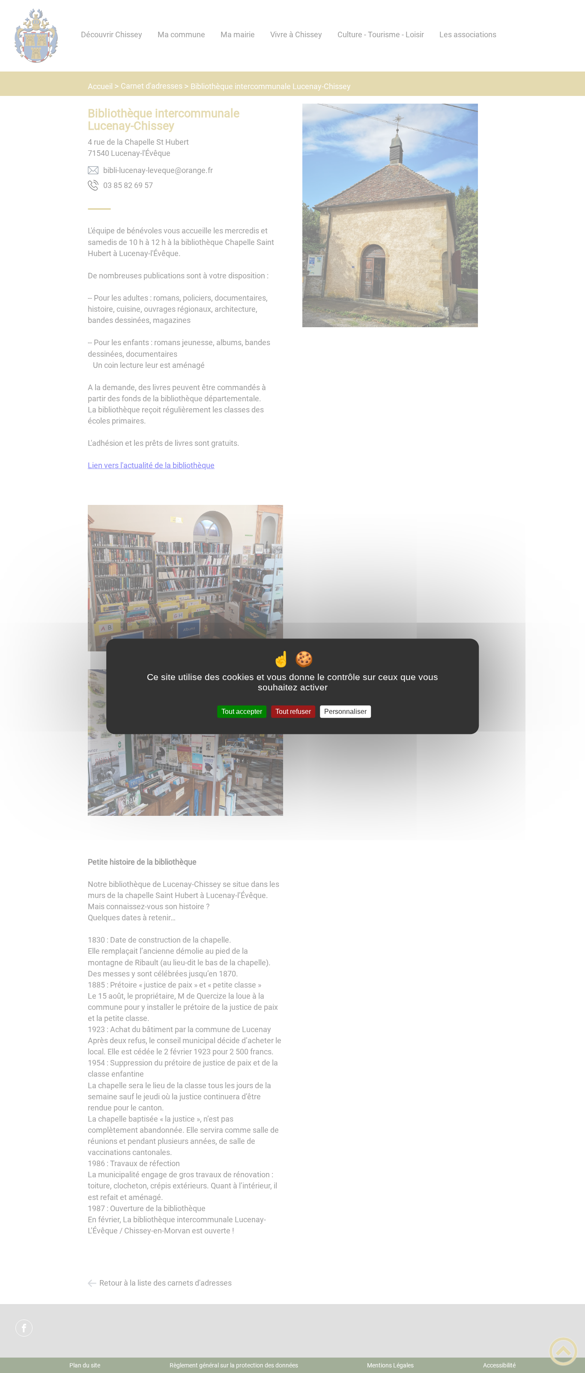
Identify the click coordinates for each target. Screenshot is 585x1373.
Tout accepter (241, 711)
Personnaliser (345, 711)
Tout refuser (293, 711)
